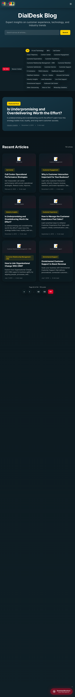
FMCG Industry (43, 71)
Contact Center (46, 54)
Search (65, 32)
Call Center (56, 50)
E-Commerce (31, 71)
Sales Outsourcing (33, 87)
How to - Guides (48, 75)
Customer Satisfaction (34, 67)
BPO (48, 50)
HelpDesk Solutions (33, 75)
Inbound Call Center (62, 75)
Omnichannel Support (34, 83)
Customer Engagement (61, 54)
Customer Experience (52, 59)
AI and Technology (38, 50)
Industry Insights (32, 79)
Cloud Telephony (32, 54)
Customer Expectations (34, 59)
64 (51, 292)
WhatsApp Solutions (60, 87)
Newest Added (17, 69)
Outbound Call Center (51, 83)
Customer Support (65, 67)
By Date (6, 69)
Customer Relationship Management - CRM (41, 63)
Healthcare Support (58, 71)
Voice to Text (46, 87)
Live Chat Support (61, 79)
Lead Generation (46, 79)
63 (45, 292)
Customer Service (50, 67)
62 (39, 292)
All (27, 50)
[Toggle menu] (71, 4)
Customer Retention (64, 63)
